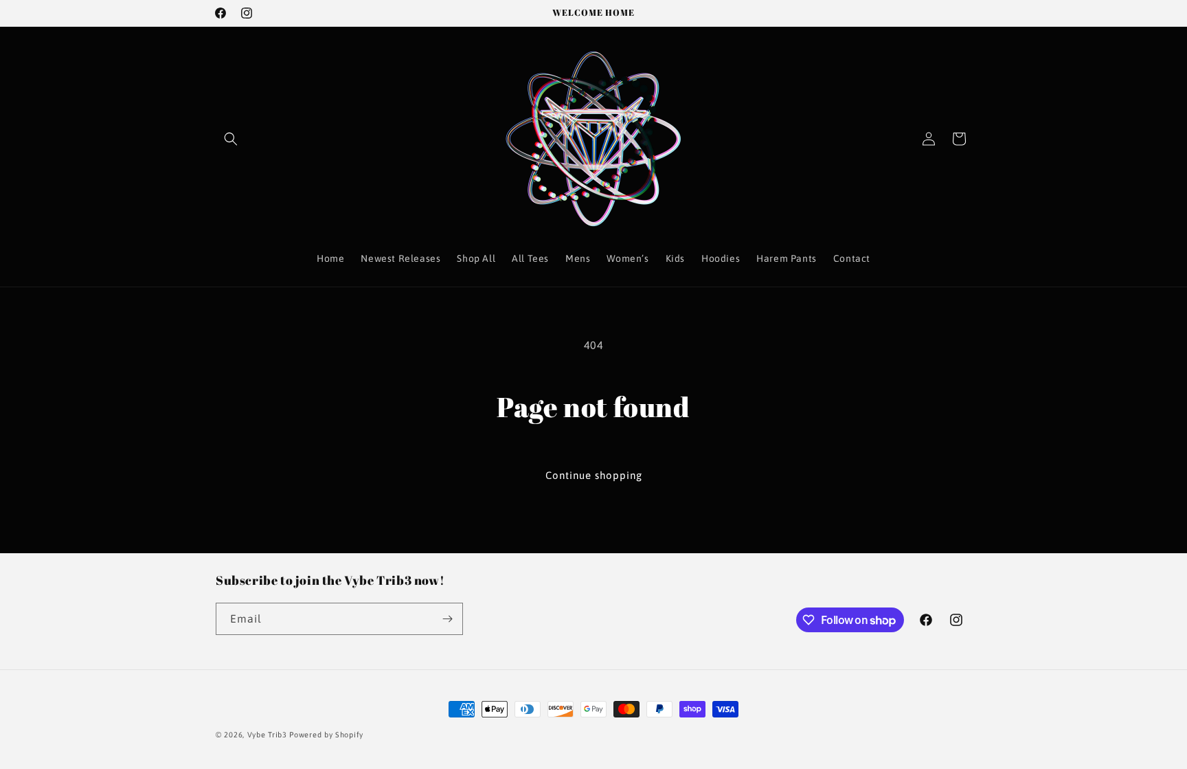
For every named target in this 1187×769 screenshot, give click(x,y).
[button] (231, 139)
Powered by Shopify (326, 735)
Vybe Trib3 (267, 735)
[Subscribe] (447, 619)
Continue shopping (593, 475)
